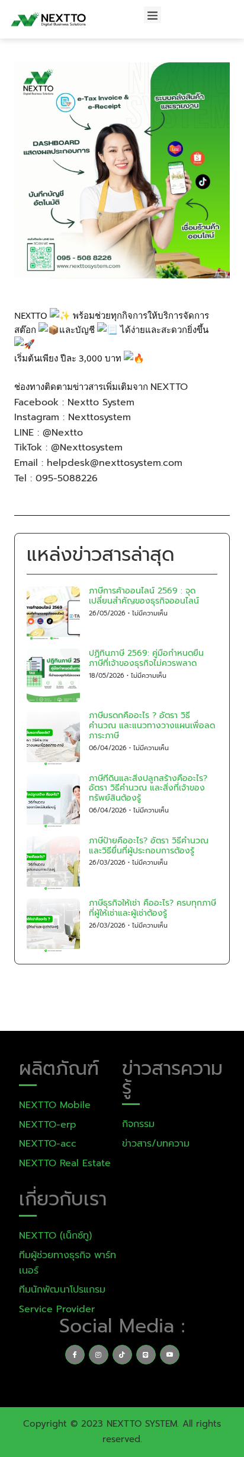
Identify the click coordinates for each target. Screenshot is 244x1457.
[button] (152, 15)
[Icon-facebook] (75, 1354)
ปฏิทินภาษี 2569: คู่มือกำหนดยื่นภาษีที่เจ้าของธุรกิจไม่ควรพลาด (146, 658)
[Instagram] (98, 1354)
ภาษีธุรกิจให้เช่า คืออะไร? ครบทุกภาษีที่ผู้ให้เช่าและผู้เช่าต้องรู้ (152, 908)
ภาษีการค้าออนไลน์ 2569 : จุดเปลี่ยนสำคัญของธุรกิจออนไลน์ (144, 596)
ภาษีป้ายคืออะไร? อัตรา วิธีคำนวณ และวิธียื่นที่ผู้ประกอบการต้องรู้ (148, 845)
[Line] (146, 1354)
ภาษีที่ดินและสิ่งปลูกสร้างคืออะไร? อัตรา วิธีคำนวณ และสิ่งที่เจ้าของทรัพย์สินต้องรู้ (148, 788)
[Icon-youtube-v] (169, 1354)
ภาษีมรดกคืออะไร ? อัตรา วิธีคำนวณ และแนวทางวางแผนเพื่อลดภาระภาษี (152, 725)
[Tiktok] (122, 1354)
